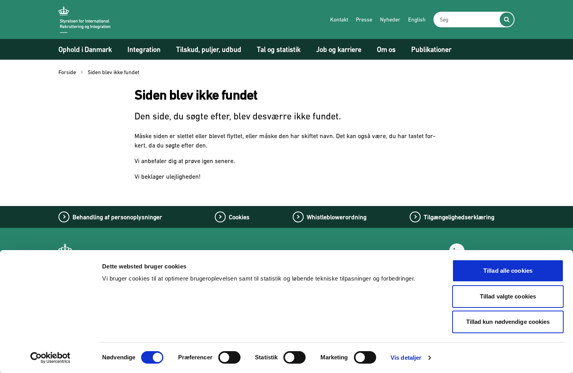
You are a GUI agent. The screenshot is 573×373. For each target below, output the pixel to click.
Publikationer (431, 49)
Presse (364, 19)
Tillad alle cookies (507, 270)
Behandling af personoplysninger (117, 216)
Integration (144, 49)
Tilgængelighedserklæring (459, 216)
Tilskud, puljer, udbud (208, 49)
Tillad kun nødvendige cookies (508, 321)
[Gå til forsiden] (84, 19)
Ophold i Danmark (85, 49)
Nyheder (390, 19)
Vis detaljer (406, 357)
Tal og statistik (279, 49)
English (417, 19)
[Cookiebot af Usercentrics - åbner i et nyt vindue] (50, 358)
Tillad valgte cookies (508, 296)
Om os (386, 49)
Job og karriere (338, 49)
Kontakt (339, 19)
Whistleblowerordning (336, 216)
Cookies (239, 216)
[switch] (229, 357)
